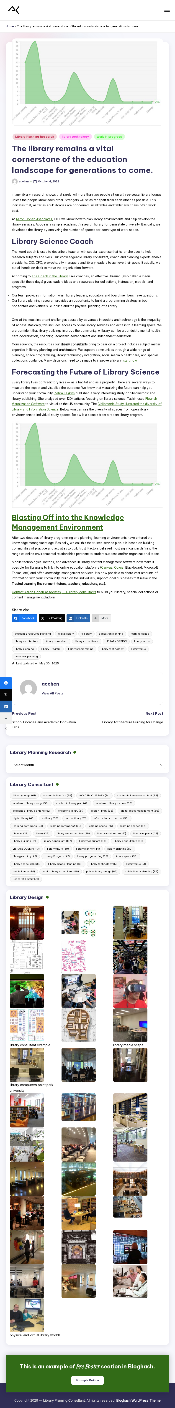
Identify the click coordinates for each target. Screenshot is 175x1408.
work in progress (109, 136)
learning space (140, 633)
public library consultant (60, 871)
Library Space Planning (65, 864)
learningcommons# (65, 826)
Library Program (51, 649)
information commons (111, 818)
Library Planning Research (34, 136)
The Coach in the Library (50, 276)
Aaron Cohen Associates (34, 219)
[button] (52, 693)
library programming (80, 649)
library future (142, 641)
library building (24, 841)
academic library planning (32, 810)
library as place (145, 833)
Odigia (119, 567)
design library (101, 810)
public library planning (141, 871)
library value (138, 649)
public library (24, 871)
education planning (111, 633)
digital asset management (140, 810)
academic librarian (57, 795)
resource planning (26, 656)
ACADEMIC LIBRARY (94, 795)
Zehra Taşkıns (64, 393)
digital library (66, 633)
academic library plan (72, 803)
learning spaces (133, 826)
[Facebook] (6, 683)
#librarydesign (24, 795)
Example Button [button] (87, 1380)
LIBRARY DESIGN (116, 641)
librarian (20, 833)
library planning (24, 649)
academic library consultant (137, 795)
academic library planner (114, 803)
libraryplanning (25, 856)
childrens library (70, 810)
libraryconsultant (92, 841)
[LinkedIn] (6, 706)
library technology (75, 136)
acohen (50, 684)
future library (75, 818)
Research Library (26, 879)
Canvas (106, 567)
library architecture (26, 641)
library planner (88, 848)
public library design (101, 871)
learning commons (28, 826)
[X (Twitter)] (6, 695)
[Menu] (166, 10)
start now (130, 360)
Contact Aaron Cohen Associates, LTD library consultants (54, 592)
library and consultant (73, 833)
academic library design (31, 803)
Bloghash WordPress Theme (138, 1400)
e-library (86, 633)
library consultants (86, 641)
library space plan (27, 864)
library (42, 833)
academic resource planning (33, 633)
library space (126, 856)
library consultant (56, 641)
